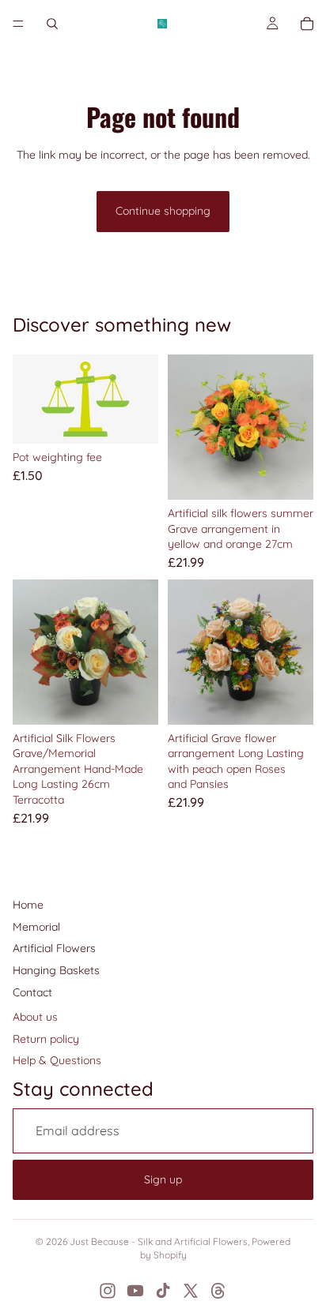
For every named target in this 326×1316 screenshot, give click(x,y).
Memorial (36, 927)
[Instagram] (107, 1290)
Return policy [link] (46, 1039)
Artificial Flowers (54, 948)
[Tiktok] (163, 1290)
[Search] (52, 23)
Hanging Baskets (56, 970)
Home (28, 905)
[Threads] (218, 1290)
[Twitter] (190, 1290)
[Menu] (18, 24)
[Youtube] (135, 1290)
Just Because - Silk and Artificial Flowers (159, 1241)
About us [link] (35, 1017)
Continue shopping (163, 211)
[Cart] (307, 23)
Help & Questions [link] (57, 1060)
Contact (32, 992)
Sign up (163, 1179)
